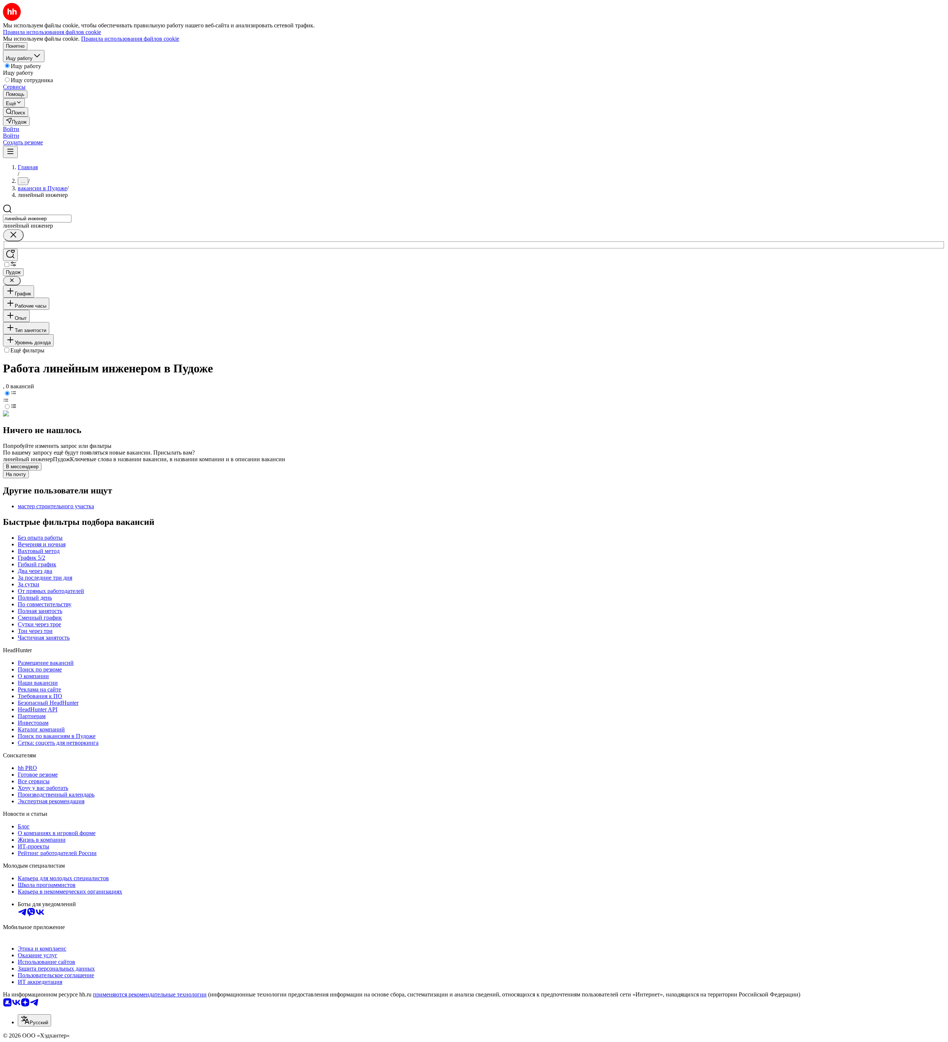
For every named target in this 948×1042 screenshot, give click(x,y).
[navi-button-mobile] (10, 152)
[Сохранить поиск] (10, 255)
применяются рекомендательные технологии (150, 994)
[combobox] (37, 218)
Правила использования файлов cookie (130, 39)
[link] (15, 112)
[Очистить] (13, 235)
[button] (11, 129)
